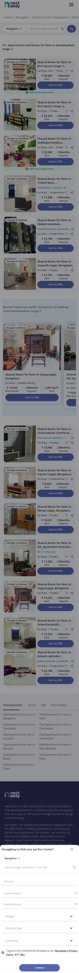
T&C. (22, 954)
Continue (39, 967)
